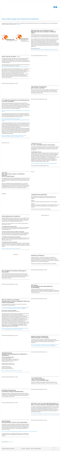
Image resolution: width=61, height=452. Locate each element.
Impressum (23, 448)
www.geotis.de (18, 24)
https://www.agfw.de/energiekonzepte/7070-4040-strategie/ (11, 248)
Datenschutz (28, 448)
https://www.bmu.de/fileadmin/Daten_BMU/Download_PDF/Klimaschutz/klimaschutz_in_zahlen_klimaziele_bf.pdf (19, 431)
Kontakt (32, 448)
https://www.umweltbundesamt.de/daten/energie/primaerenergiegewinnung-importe (44, 163)
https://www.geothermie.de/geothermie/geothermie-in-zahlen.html (12, 370)
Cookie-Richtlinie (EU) (37, 448)
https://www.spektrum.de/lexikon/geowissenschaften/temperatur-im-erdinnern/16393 (44, 49)
